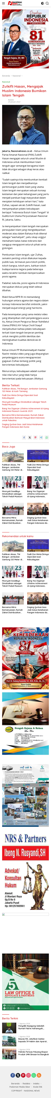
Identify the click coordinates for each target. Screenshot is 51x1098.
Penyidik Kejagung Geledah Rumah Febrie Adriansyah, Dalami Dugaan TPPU (31, 1027)
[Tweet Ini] (30, 437)
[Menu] (4, 3)
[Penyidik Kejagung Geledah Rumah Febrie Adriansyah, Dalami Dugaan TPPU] (9, 1028)
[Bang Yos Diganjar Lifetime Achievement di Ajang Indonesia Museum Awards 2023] (38, 482)
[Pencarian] (47, 3)
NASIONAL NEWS (32, 1090)
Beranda (15, 1083)
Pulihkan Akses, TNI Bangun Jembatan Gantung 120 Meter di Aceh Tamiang (24, 390)
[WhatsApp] (33, 1075)
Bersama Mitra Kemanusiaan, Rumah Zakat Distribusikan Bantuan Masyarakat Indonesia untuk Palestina (23, 418)
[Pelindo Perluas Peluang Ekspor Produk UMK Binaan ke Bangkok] (9, 1054)
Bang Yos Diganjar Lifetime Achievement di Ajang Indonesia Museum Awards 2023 (25, 409)
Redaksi (11, 100)
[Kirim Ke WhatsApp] (47, 437)
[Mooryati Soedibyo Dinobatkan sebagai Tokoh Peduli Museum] (13, 482)
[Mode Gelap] (42, 3)
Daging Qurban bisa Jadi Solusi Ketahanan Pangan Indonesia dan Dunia (22, 425)
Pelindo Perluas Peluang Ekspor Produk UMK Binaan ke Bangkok (33, 1053)
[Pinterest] (23, 1075)
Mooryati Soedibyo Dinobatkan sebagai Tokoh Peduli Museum (24, 403)
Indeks (36, 1083)
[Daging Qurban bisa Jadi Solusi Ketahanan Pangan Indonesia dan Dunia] (38, 509)
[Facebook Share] (24, 437)
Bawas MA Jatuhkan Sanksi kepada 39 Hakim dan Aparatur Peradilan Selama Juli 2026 (33, 1040)
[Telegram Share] (41, 437)
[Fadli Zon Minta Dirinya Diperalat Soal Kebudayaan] (38, 456)
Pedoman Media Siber (19, 1087)
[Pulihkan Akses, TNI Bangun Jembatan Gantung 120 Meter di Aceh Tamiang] (13, 456)
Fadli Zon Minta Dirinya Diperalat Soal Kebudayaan (20, 396)
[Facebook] (12, 1075)
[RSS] (39, 1075)
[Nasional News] (14, 3)
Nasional (6, 82)
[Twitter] (18, 1075)
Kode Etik (37, 1087)
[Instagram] (28, 1075)
